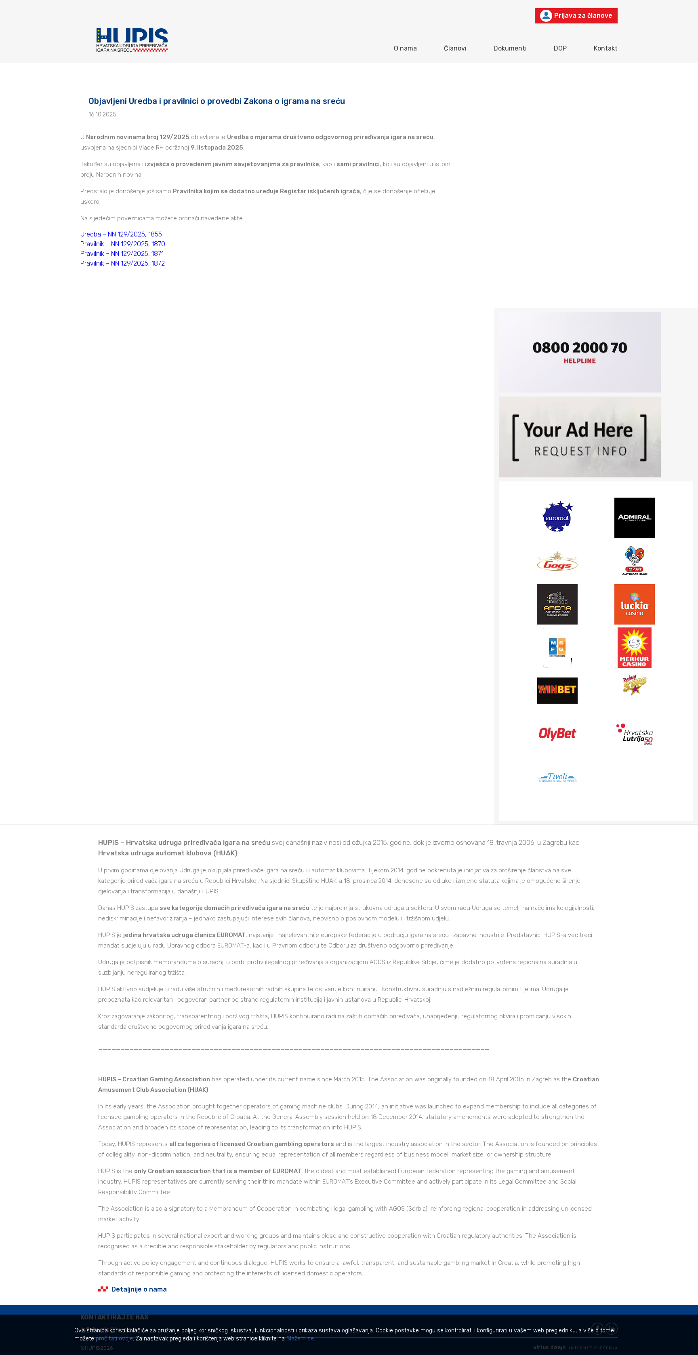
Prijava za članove (583, 15)
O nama (405, 48)
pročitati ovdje (114, 1338)
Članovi (455, 48)
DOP (560, 48)
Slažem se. (300, 1338)
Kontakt (606, 48)
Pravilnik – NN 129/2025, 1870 (122, 244)
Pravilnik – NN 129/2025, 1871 (122, 253)
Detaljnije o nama (139, 1289)
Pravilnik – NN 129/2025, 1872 (122, 263)
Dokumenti (510, 48)
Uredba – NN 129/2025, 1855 (121, 234)
